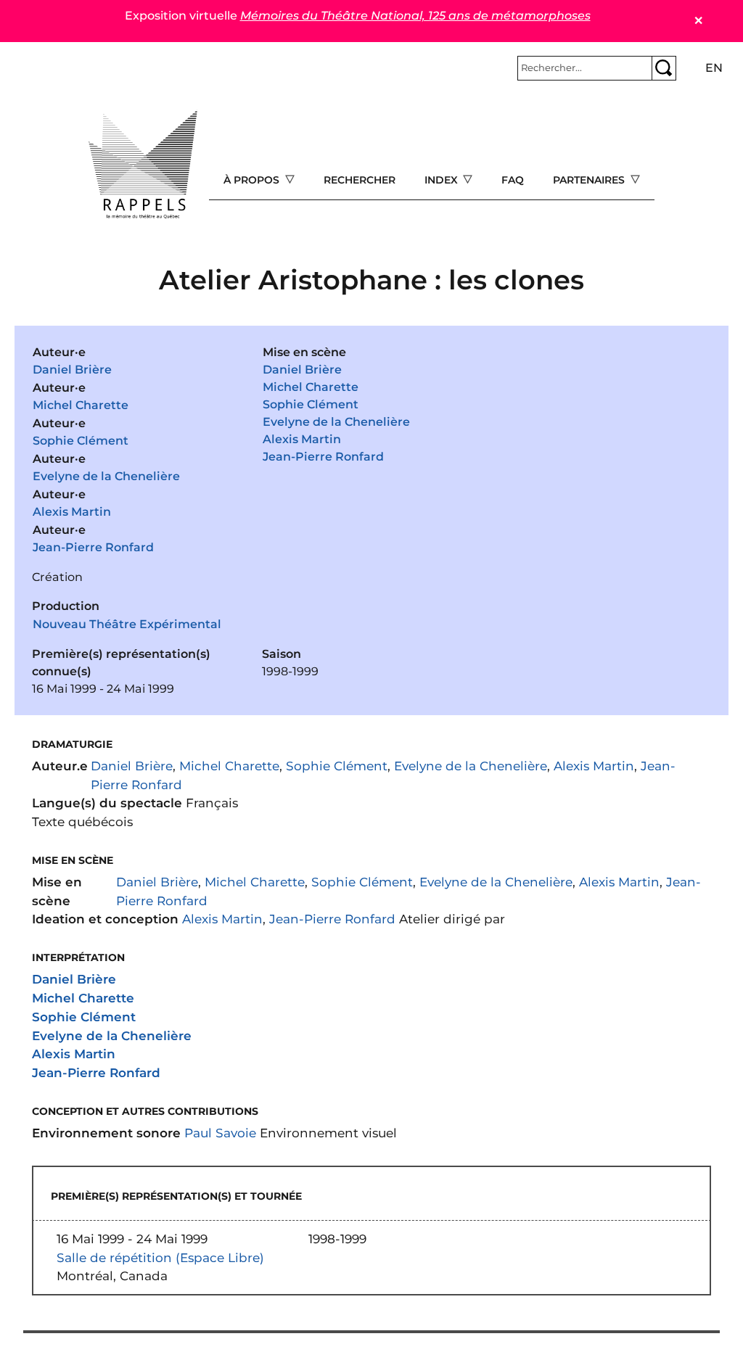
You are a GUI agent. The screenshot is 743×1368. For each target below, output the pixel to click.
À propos (252, 179)
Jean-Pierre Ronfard (93, 547)
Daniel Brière (72, 369)
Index (442, 179)
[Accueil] (143, 164)
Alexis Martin (72, 512)
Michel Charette (80, 405)
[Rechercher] (664, 68)
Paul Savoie (220, 1132)
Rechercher (359, 179)
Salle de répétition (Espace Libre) (160, 1257)
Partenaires (590, 179)
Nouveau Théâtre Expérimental (127, 624)
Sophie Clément (80, 441)
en (714, 68)
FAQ (512, 179)
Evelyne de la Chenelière (106, 476)
